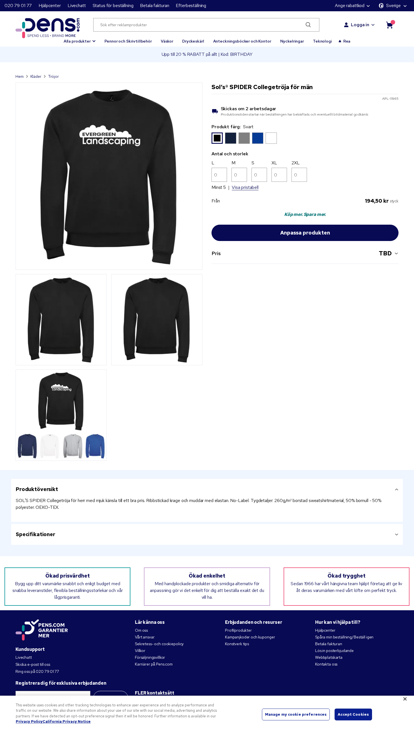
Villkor (140, 650)
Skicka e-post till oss (32, 664)
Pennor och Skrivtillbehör (128, 41)
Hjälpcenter (50, 5)
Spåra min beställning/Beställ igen (344, 637)
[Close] (405, 699)
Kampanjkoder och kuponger (250, 637)
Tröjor (53, 76)
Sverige (393, 5)
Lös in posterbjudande (334, 650)
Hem (19, 76)
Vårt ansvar (144, 637)
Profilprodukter (238, 630)
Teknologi (322, 41)
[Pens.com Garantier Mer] (41, 629)
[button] (79, 39)
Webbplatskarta (328, 657)
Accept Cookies (353, 714)
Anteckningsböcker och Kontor (242, 41)
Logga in (360, 25)
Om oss (141, 630)
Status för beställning (113, 5)
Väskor (167, 41)
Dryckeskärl (193, 41)
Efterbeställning (191, 5)
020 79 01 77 (18, 5)
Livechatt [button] (77, 5)
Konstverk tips (237, 643)
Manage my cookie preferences (296, 714)
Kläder (35, 76)
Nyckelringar (292, 41)
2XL (295, 163)
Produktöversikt (37, 489)
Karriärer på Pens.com (154, 664)
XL (274, 163)
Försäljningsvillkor (150, 657)
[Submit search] (308, 25)
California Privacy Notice (67, 721)
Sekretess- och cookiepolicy (159, 643)
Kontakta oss (326, 664)
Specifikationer (35, 534)
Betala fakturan (154, 5)
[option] (217, 138)
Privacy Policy (29, 721)
